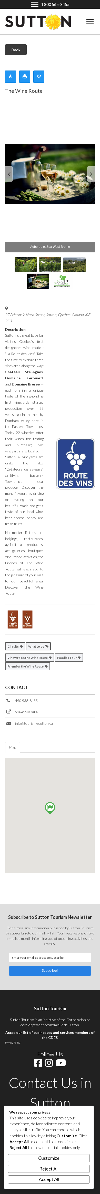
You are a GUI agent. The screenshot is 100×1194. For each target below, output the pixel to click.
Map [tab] (12, 747)
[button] (50, 971)
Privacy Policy (12, 1042)
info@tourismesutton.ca (34, 723)
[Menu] (90, 22)
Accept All (49, 1179)
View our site (26, 712)
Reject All (48, 1169)
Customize (48, 1158)
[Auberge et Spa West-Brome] (50, 174)
